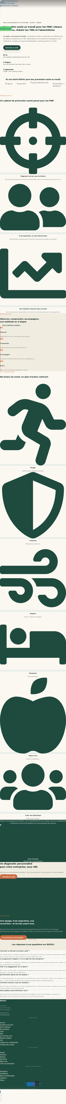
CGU (3, 1101)
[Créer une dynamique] (33, 813)
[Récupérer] (33, 670)
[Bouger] (33, 465)
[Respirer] (33, 611)
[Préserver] (33, 538)
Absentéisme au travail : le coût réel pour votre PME (15, 1093)
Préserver (33, 541)
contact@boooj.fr (5, 1014)
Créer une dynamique (33, 815)
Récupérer (33, 673)
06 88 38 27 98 (4, 1012)
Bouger (33, 468)
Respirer (33, 613)
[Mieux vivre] (33, 753)
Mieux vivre (33, 756)
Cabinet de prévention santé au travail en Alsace (15, 1099)
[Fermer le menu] (0, 1092)
